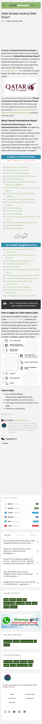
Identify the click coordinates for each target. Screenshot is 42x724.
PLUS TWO (8, 641)
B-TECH (6, 645)
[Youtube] (19, 712)
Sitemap (12, 702)
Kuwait (28, 603)
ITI (35, 641)
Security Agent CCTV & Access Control (21, 296)
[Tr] (5, 712)
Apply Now (7, 414)
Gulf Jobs (23, 662)
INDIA (6, 600)
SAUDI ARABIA (9, 603)
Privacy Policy (30, 694)
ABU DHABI (20, 603)
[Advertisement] (13, 35)
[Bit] (14, 712)
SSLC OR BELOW (27, 641)
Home (12, 694)
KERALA (12, 600)
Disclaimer (30, 698)
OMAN (34, 603)
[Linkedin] (25, 712)
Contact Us (12, 698)
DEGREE (16, 641)
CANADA (14, 607)
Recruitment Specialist (14, 228)
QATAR (6, 607)
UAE (24, 600)
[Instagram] (9, 712)
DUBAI (19, 600)
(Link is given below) (15, 319)
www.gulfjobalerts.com (10, 70)
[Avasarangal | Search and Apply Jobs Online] (19, 5)
